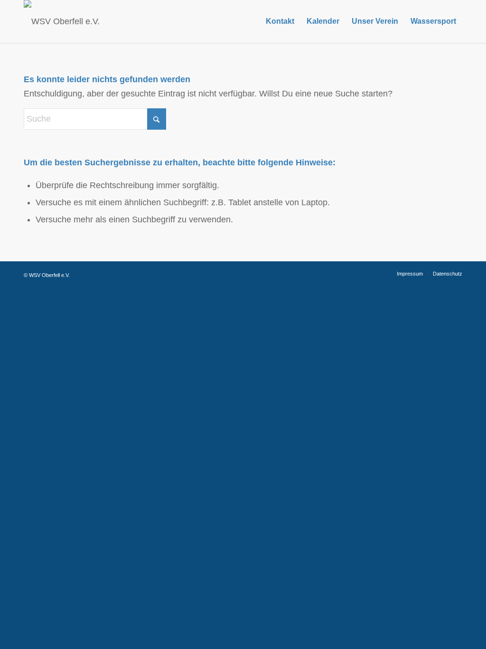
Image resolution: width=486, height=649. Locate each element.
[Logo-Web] (62, 21)
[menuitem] (280, 21)
